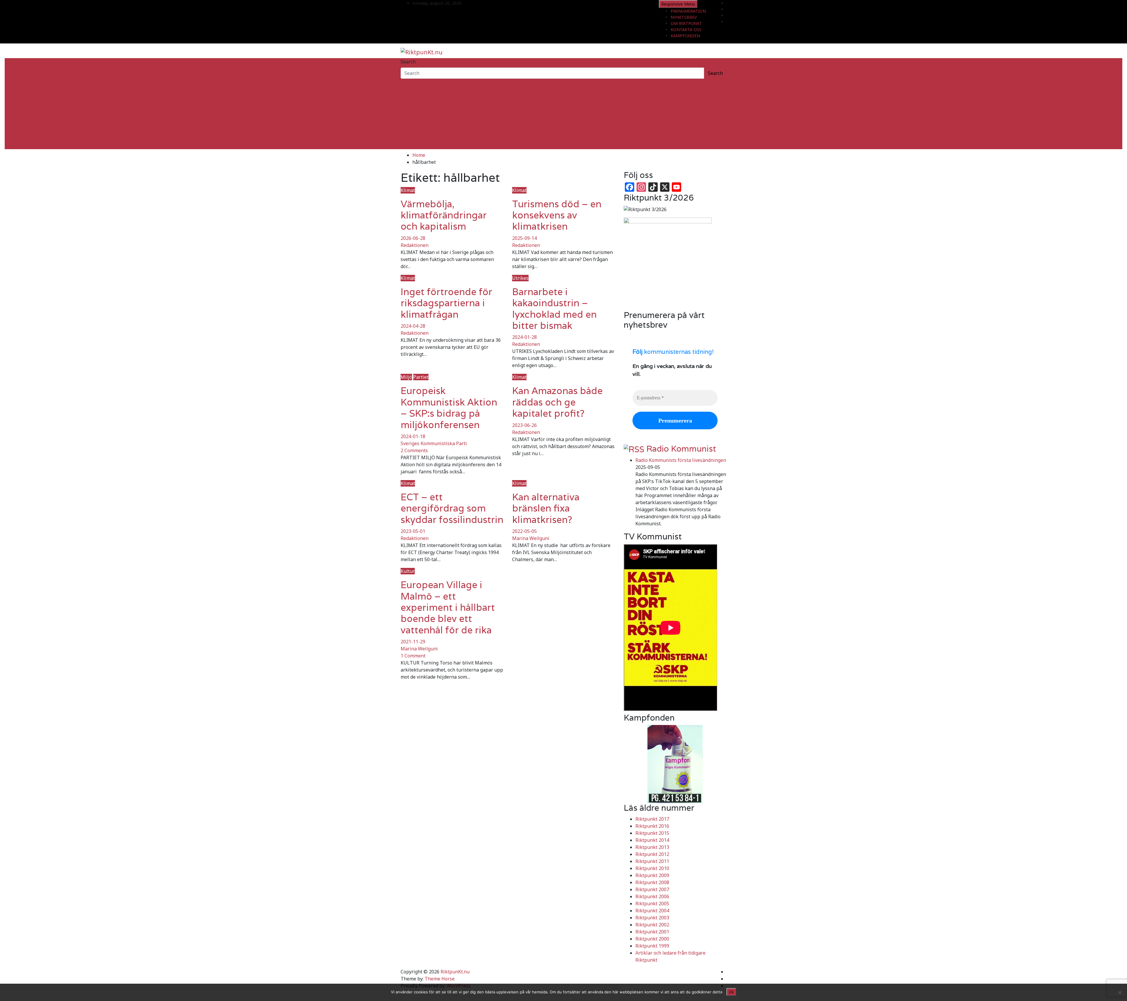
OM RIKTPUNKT (686, 23)
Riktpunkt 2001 (652, 931)
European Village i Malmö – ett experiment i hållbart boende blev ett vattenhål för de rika (448, 607)
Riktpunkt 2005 (652, 903)
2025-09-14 (524, 238)
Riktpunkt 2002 (652, 924)
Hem (406, 82)
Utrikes (409, 96)
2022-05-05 (524, 531)
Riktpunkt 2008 (652, 882)
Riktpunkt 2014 (652, 840)
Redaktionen (414, 245)
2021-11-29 (413, 641)
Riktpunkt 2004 (652, 910)
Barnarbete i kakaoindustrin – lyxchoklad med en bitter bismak (554, 309)
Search (408, 61)
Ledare (408, 138)
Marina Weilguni (530, 538)
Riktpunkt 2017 (652, 819)
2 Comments (414, 450)
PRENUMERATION (688, 11)
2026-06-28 (413, 238)
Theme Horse (440, 978)
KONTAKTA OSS (686, 29)
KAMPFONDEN (685, 35)
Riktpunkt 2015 (652, 833)
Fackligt (409, 103)
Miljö (406, 377)
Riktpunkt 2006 (652, 896)
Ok (731, 992)
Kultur (408, 131)
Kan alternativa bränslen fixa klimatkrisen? (545, 508)
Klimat (408, 124)
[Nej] (1120, 992)
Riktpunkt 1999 (652, 946)
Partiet (408, 110)
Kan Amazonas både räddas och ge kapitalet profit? (557, 402)
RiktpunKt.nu (455, 971)
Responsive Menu (678, 4)
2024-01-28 (524, 337)
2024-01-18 (413, 436)
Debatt (408, 145)
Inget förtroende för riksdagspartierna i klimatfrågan (446, 303)
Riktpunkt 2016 (652, 826)
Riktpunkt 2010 (652, 868)
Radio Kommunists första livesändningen (680, 460)
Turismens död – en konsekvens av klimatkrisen (556, 215)
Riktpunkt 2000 (652, 939)
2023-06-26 (524, 425)
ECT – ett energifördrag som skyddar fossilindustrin (452, 508)
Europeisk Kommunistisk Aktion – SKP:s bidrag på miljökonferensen (449, 407)
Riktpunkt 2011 (652, 861)
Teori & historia (418, 117)
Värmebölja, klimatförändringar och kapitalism (444, 215)
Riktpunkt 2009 (652, 875)
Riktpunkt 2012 (652, 854)
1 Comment (413, 655)
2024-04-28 (413, 326)
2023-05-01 (413, 531)
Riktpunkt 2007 (652, 889)
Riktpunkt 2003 (652, 917)
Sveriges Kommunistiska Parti (434, 443)
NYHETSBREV (684, 17)
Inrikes (408, 89)
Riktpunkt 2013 (652, 847)
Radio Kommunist (681, 448)
